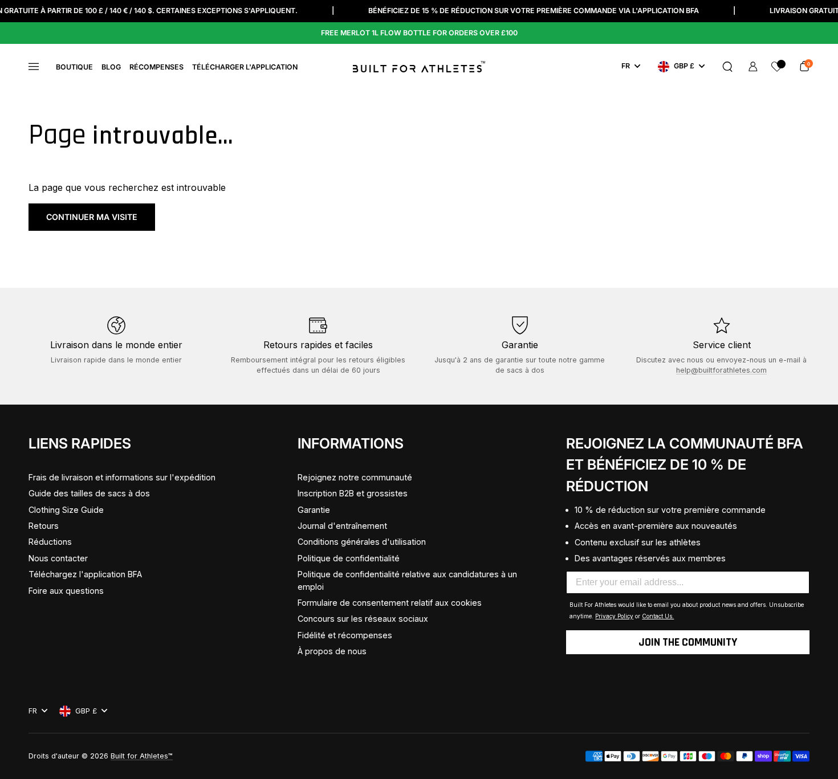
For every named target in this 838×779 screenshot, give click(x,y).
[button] (727, 67)
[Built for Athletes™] (419, 66)
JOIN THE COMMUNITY (687, 642)
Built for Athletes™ (142, 756)
